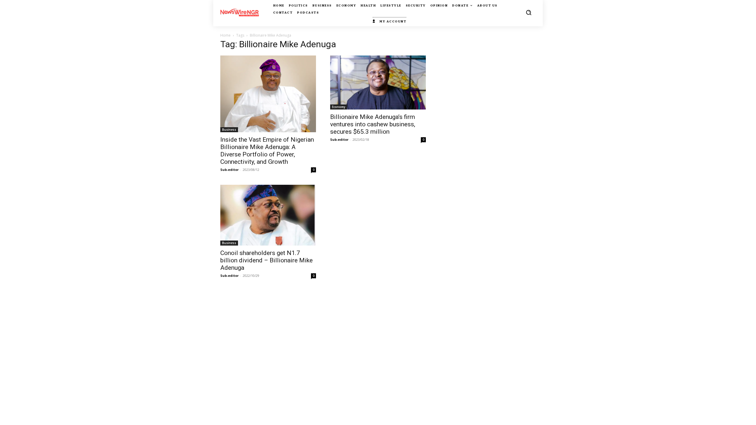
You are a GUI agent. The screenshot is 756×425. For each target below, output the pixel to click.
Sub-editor (229, 169)
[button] (529, 12)
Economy (338, 107)
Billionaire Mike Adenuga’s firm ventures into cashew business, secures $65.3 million (372, 124)
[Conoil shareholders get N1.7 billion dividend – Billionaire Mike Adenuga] (268, 215)
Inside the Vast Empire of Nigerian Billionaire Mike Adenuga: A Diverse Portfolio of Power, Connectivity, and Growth (267, 150)
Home (225, 35)
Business (229, 130)
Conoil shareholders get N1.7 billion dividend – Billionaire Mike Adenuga (266, 260)
